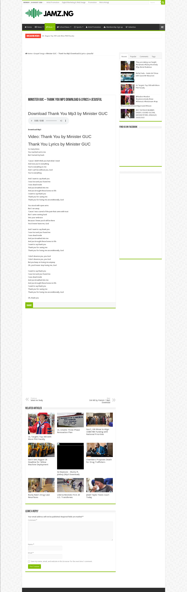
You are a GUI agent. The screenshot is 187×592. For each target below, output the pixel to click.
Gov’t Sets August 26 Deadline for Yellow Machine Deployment (38, 462)
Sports (79, 27)
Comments (144, 57)
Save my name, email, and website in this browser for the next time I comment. (61, 561)
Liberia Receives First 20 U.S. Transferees (68, 496)
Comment (32, 520)
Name (31, 544)
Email (31, 553)
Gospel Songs (39, 53)
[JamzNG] (49, 12)
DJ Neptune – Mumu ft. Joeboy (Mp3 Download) (68, 473)
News (40, 27)
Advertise (132, 27)
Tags (154, 57)
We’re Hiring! (104, 2)
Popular (133, 57)
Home (29, 27)
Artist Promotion (53, 2)
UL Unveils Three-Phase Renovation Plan (68, 431)
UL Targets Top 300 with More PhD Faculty (58, 36)
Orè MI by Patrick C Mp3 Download (99, 400)
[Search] (163, 2)
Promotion (92, 2)
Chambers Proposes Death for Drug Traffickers (99, 460)
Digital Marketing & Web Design (74, 2)
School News (64, 27)
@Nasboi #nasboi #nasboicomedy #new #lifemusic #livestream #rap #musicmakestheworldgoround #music (82, 36)
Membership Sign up (115, 27)
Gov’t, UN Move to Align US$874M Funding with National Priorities (97, 432)
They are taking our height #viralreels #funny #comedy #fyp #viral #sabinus (147, 64)
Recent (124, 57)
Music (50, 27)
